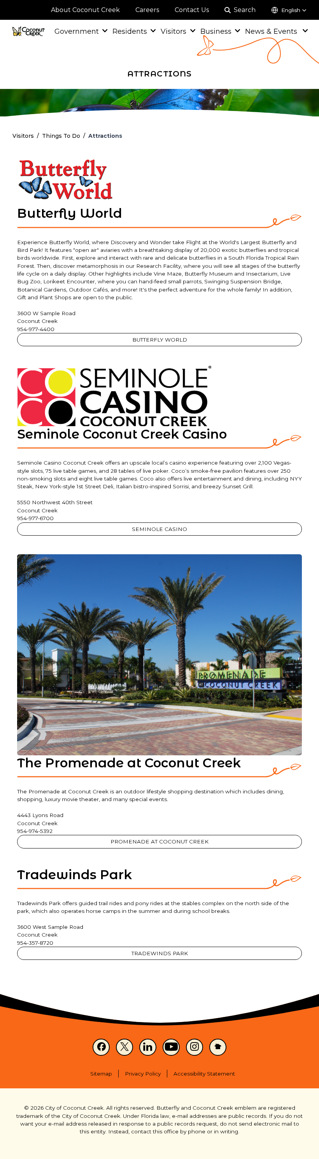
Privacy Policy (143, 1074)
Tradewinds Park (159, 953)
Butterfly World (159, 340)
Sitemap (101, 1074)
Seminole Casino (159, 529)
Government (76, 31)
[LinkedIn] (147, 1047)
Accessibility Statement (204, 1074)
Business (215, 31)
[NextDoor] (217, 1047)
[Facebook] (101, 1047)
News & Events (272, 31)
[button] (289, 10)
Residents (129, 31)
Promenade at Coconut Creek (159, 841)
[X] (124, 1047)
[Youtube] (171, 1047)
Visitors (173, 31)
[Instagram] (194, 1047)
